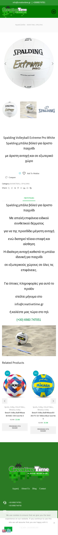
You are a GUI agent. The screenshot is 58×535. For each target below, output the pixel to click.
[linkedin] (24, 188)
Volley (12, 407)
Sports (35, 407)
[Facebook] (11, 188)
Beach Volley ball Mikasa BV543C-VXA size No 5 (15, 414)
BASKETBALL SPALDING (35, 25)
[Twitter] (8, 188)
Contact (42, 488)
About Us (25, 488)
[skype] (30, 188)
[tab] (29, 198)
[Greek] (9, 531)
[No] (54, 522)
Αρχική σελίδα (20, 25)
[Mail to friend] (21, 188)
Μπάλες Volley (15, 410)
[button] (5, 63)
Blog (34, 488)
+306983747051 (39, 2)
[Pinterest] (18, 188)
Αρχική (15, 488)
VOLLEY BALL (20, 407)
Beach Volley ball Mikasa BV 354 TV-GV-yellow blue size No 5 (43, 415)
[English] (4, 531)
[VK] (15, 188)
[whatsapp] (27, 188)
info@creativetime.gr (21, 2)
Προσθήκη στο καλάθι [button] (15, 427)
